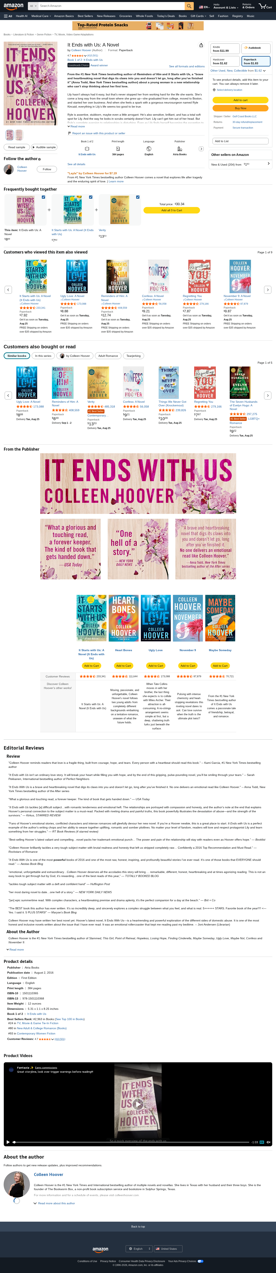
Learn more (116, 181)
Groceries (125, 16)
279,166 (216, 406)
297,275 (252, 414)
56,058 (144, 406)
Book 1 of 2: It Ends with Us (85, 59)
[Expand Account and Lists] (237, 7)
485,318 (109, 406)
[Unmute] (269, 1142)
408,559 (74, 410)
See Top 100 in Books (70, 1019)
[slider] (130, 1142)
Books (183, 16)
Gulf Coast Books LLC (245, 116)
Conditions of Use (87, 1261)
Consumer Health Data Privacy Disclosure (142, 1261)
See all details (76, 164)
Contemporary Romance (96, 413)
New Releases (106, 16)
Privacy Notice (108, 1261)
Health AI (21, 16)
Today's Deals (166, 16)
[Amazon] (13, 6)
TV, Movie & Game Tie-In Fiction (37, 1023)
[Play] (7, 1142)
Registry (237, 16)
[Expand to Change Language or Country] (209, 7)
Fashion (223, 16)
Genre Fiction (44, 34)
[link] (73, 210)
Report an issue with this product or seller (98, 133)
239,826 (181, 410)
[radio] (225, 49)
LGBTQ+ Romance (245, 421)
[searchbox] (111, 6)
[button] (8, 16)
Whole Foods (144, 16)
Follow (47, 169)
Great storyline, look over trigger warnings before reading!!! (55, 1071)
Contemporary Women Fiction (36, 1033)
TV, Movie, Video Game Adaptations (74, 34)
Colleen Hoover (81, 50)
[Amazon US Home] (100, 1250)
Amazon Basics (64, 16)
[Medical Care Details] (50, 16)
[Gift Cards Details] (205, 16)
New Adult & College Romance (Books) (42, 1028)
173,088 (38, 406)
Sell (211, 16)
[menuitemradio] (262, 1142)
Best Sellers (85, 16)
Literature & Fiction (23, 34)
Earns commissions (46, 1067)
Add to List (222, 141)
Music (250, 16)
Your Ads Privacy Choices (182, 1261)
